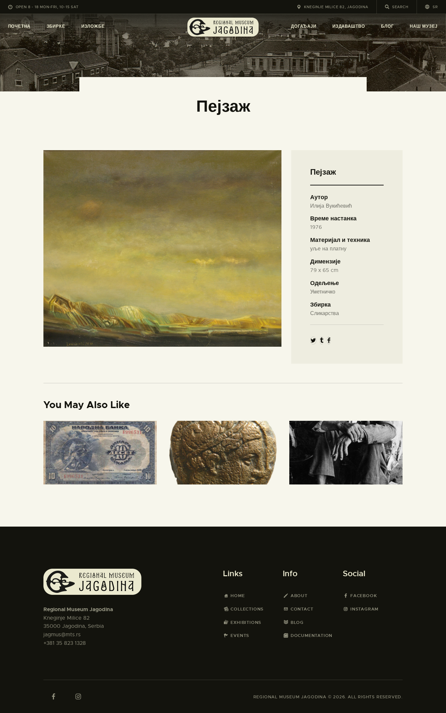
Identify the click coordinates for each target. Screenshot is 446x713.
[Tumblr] (322, 340)
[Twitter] (313, 340)
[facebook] (53, 696)
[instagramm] (78, 696)
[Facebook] (329, 340)
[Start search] (387, 6)
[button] (431, 6)
